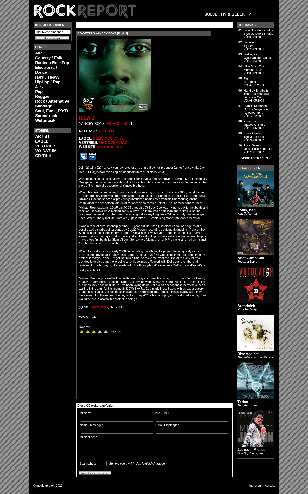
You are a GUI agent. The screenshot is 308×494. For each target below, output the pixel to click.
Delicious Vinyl (108, 138)
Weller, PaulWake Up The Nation (257, 56)
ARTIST (42, 136)
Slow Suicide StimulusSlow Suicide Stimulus (258, 32)
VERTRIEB (45, 146)
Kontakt (270, 485)
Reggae (42, 96)
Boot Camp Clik (250, 258)
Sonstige (43, 106)
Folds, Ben (246, 210)
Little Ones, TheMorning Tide (254, 68)
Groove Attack (114, 142)
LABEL (41, 141)
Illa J (87, 118)
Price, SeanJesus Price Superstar (258, 147)
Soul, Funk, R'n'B (51, 111)
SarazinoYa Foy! (250, 44)
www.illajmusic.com (110, 147)
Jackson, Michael (251, 450)
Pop (39, 91)
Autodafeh (246, 306)
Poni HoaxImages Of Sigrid (254, 123)
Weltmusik (45, 120)
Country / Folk (48, 58)
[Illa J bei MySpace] (83, 159)
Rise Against (248, 354)
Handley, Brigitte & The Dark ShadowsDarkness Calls (256, 94)
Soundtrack (46, 115)
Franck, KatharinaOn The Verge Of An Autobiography (257, 109)
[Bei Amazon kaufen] (92, 159)
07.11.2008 (106, 131)
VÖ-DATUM (46, 151)
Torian (242, 402)
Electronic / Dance (46, 70)
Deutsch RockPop (52, 62)
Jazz (39, 87)
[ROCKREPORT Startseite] (143, 20)
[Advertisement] (48, 235)
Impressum (256, 485)
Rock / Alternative (52, 101)
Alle (39, 53)
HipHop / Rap (47, 82)
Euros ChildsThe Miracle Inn (254, 135)
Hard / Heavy (47, 77)
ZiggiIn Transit (250, 80)
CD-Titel (43, 155)
